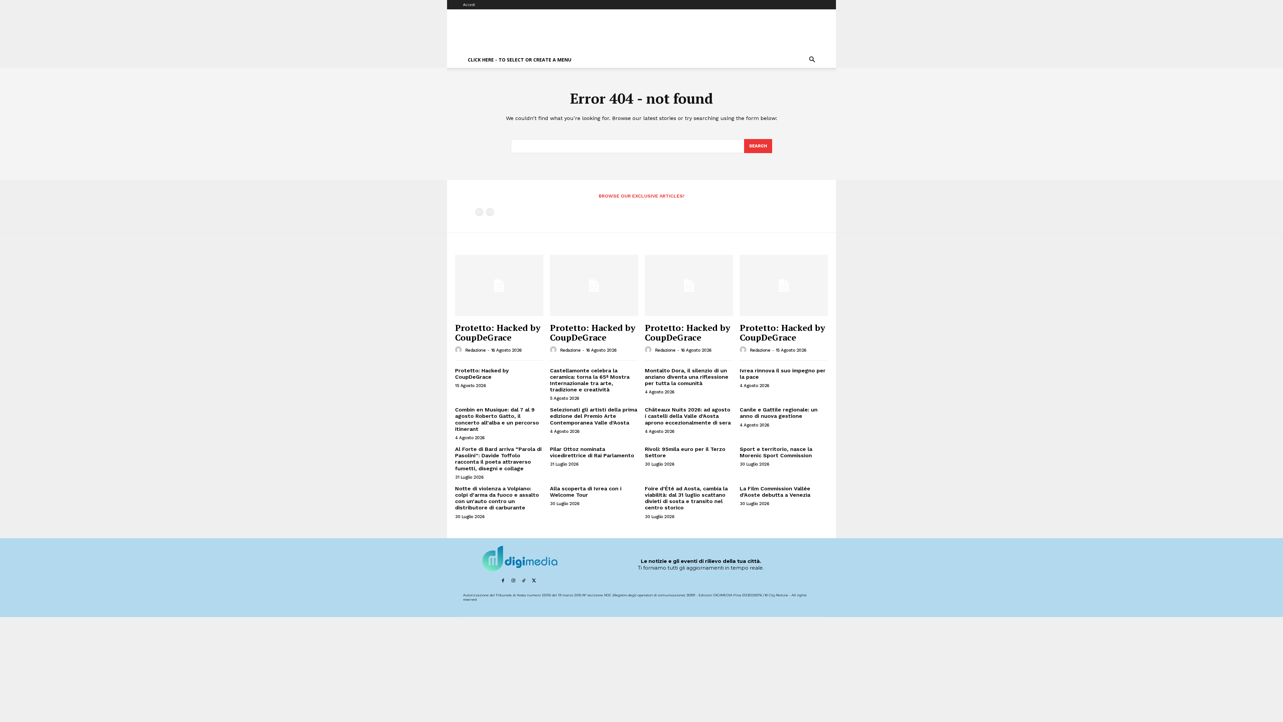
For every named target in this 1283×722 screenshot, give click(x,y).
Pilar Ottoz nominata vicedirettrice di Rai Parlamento (592, 452)
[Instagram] (513, 580)
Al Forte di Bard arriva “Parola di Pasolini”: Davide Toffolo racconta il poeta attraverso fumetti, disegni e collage (498, 459)
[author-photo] (459, 350)
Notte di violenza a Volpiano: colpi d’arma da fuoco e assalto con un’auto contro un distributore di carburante (497, 498)
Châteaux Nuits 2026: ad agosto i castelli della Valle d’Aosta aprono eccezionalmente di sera (688, 416)
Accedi (469, 4)
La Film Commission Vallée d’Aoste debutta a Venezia (775, 491)
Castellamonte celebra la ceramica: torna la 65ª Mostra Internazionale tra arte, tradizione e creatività (589, 380)
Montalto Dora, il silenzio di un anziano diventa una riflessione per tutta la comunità (686, 376)
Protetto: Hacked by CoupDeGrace (498, 332)
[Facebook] (503, 580)
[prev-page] (479, 212)
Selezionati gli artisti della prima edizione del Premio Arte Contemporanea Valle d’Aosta (593, 416)
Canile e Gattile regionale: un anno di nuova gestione (779, 412)
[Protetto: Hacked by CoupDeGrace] (499, 286)
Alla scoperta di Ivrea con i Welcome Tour (585, 491)
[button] (812, 60)
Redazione (475, 350)
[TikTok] (523, 580)
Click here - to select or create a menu (519, 59)
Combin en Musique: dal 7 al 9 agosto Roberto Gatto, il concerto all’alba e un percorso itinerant (497, 419)
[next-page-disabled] (490, 212)
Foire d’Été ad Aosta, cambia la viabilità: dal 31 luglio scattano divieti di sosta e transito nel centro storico (686, 498)
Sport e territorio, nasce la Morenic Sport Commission (776, 452)
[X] (534, 580)
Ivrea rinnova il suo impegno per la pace (783, 373)
